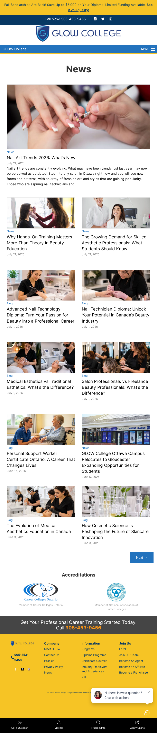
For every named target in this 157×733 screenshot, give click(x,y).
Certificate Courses (94, 661)
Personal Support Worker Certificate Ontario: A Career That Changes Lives (41, 459)
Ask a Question (19, 727)
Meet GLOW (52, 649)
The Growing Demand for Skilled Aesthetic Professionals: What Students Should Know (114, 242)
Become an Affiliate (132, 666)
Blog (10, 303)
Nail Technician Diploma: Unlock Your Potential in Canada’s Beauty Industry (115, 314)
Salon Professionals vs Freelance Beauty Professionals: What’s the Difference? (115, 387)
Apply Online (137, 727)
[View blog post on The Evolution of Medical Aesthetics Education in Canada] (41, 501)
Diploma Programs (94, 655)
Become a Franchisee (133, 672)
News (10, 152)
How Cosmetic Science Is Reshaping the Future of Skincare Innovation (115, 531)
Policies (49, 661)
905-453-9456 (73, 19)
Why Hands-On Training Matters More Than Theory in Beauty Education (39, 242)
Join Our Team (129, 655)
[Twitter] (22, 669)
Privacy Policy (53, 666)
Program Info (98, 727)
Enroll (122, 649)
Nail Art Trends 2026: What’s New (41, 157)
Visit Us (59, 727)
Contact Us (51, 655)
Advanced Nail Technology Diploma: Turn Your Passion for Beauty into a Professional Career (40, 314)
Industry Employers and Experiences (94, 669)
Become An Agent (131, 661)
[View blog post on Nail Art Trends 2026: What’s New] (78, 116)
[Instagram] (29, 669)
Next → (141, 557)
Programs (88, 649)
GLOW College (15, 49)
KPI (84, 677)
